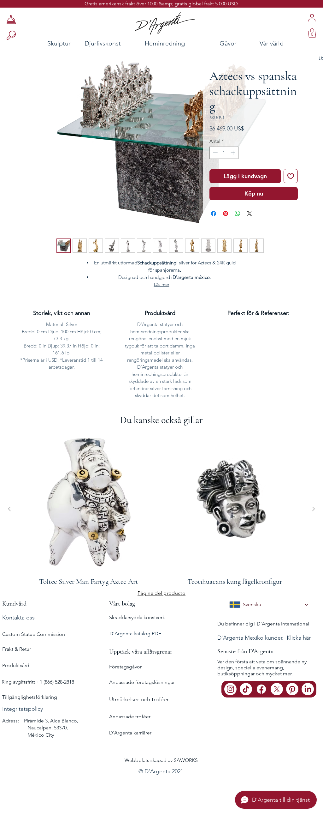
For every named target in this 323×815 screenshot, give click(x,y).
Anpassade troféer (129, 717)
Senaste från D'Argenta (245, 651)
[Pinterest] (292, 689)
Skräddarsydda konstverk (137, 617)
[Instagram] (230, 689)
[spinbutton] (224, 153)
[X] (277, 689)
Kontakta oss (18, 617)
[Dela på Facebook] (213, 213)
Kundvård (14, 603)
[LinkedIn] (308, 689)
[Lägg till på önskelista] (291, 176)
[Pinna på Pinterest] (225, 213)
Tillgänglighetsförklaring (29, 697)
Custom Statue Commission (33, 634)
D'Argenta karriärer (130, 733)
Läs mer (161, 284)
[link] (312, 33)
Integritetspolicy (22, 708)
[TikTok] (246, 689)
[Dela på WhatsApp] (237, 213)
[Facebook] (261, 689)
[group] (161, 509)
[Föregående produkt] (9, 509)
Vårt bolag (122, 603)
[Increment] (233, 153)
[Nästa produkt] (313, 509)
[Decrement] (214, 153)
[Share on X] (249, 213)
